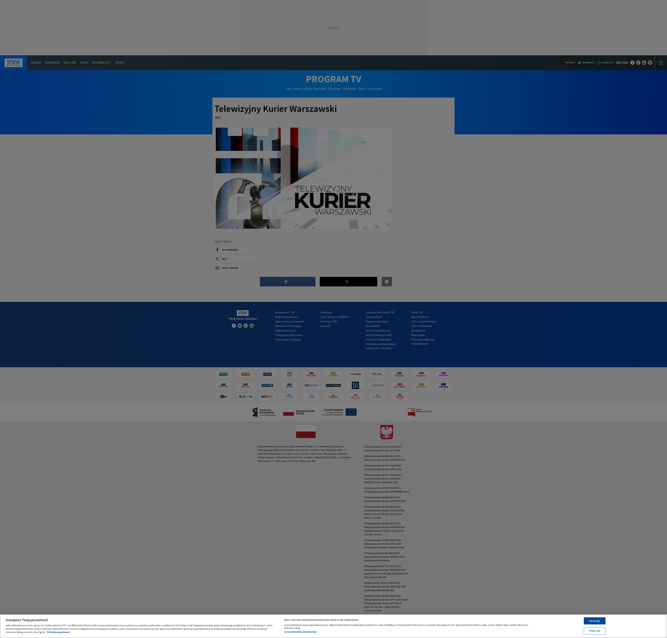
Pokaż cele (594, 630)
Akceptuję (595, 620)
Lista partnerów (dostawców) (300, 631)
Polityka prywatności (58, 632)
